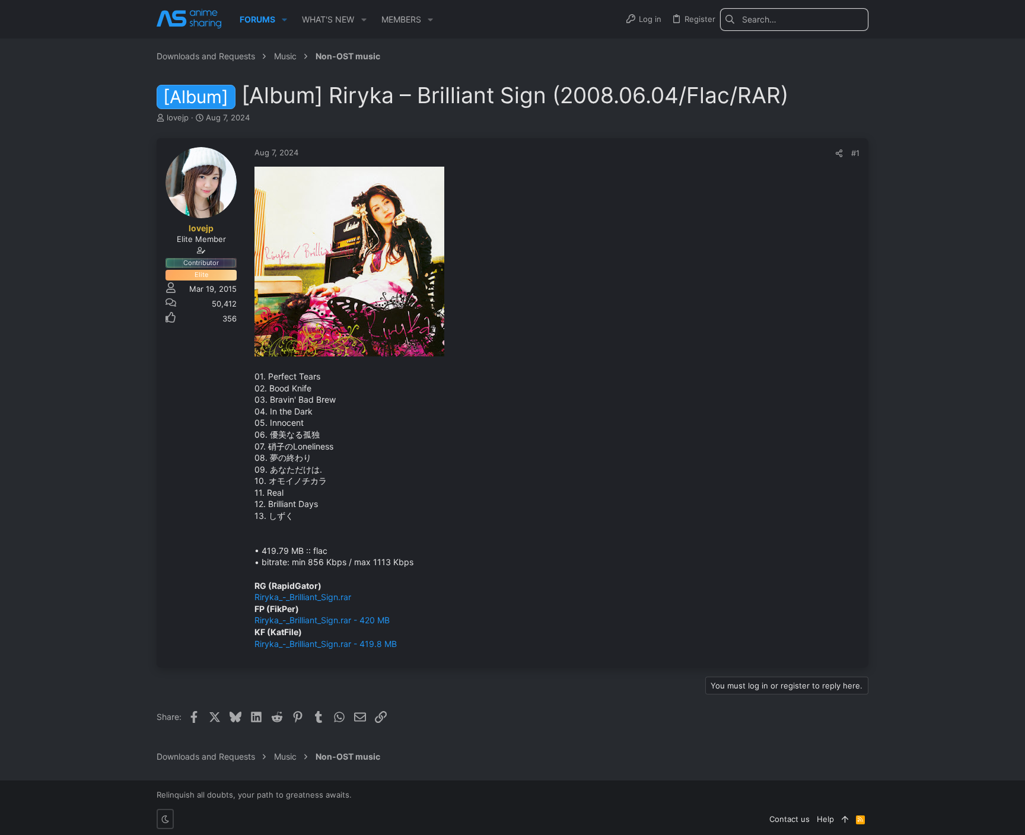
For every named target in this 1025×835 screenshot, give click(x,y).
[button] (284, 19)
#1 (855, 153)
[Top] (845, 819)
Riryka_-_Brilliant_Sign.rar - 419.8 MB (325, 644)
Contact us (789, 819)
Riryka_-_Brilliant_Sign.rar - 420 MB (322, 620)
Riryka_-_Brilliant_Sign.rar (302, 597)
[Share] (839, 153)
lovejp (178, 117)
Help (825, 819)
